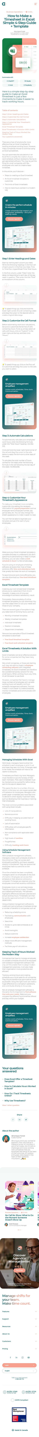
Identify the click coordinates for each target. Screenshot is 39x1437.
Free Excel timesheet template (17, 640)
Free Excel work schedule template (19, 643)
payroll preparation (22, 508)
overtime (19, 838)
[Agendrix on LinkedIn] (16, 1357)
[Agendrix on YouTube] (28, 1357)
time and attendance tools (24, 569)
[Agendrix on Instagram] (22, 1357)
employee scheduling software (17, 666)
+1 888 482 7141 (19, 1379)
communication (20, 916)
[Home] (4, 4)
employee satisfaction (20, 937)
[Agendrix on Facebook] (10, 1357)
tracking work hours (20, 845)
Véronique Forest (19, 31)
